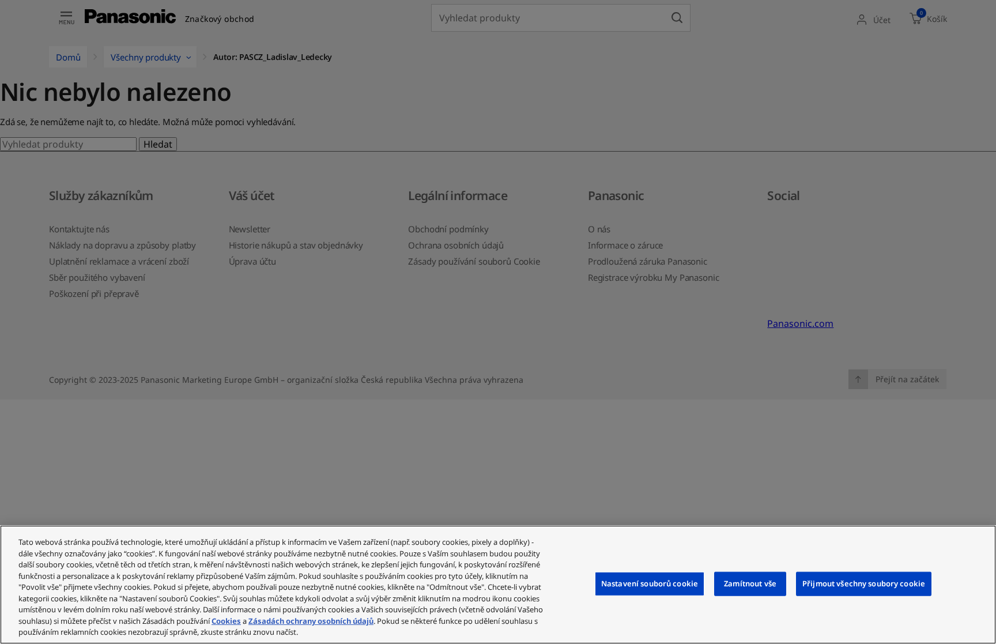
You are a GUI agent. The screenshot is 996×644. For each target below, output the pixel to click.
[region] (498, 584)
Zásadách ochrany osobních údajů (310, 621)
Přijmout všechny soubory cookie (863, 583)
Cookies (226, 621)
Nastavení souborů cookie (649, 583)
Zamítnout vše (750, 583)
